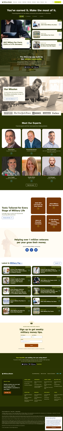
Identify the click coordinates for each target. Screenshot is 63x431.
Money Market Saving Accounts (38, 395)
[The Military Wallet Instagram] (31, 250)
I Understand (54, 427)
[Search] (53, 2)
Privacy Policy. (56, 425)
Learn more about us (10, 98)
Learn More (31, 69)
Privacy (41, 348)
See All (56, 263)
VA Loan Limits (26, 383)
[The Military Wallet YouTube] (36, 250)
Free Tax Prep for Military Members (58, 395)
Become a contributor (51, 373)
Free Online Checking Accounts (38, 401)
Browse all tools (7, 217)
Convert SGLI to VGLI (37, 384)
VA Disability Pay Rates (58, 386)
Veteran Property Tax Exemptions (57, 400)
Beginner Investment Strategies (27, 398)
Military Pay (15, 263)
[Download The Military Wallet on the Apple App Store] (27, 67)
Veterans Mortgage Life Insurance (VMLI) (38, 387)
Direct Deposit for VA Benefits (37, 398)
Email (22, 339)
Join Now (7, 392)
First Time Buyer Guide (28, 381)
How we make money (35, 373)
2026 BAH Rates (57, 384)
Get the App (57, 2)
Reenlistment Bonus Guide (57, 382)
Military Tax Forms (57, 397)
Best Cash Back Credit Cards (48, 382)
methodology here (41, 423)
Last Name (34, 335)
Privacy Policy (12, 411)
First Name (23, 335)
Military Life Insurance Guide (38, 382)
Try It (31, 345)
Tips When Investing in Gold (28, 395)
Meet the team (30, 185)
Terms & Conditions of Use (6, 411)
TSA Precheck (46, 397)
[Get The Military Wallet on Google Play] (35, 67)
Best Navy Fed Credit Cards (47, 385)
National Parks (46, 399)
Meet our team (43, 373)
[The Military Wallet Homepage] (7, 2)
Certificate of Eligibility (28, 385)
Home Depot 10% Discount (47, 395)
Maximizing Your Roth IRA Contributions (28, 401)
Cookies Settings (17, 411)
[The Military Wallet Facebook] (27, 250)
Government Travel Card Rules (48, 388)
